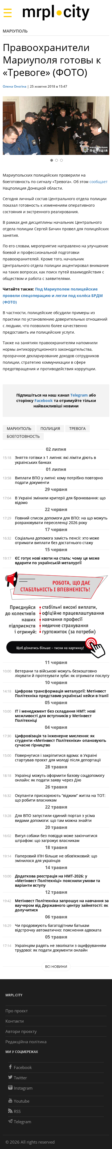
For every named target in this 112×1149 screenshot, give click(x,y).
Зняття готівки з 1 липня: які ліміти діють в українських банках (55, 459)
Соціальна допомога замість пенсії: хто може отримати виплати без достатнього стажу (57, 540)
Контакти (14, 1021)
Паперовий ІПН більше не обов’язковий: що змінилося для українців (56, 858)
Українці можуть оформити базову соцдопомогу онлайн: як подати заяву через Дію (59, 777)
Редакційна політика (25, 1041)
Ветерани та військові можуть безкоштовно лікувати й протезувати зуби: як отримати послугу (62, 673)
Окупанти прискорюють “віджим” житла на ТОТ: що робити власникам (60, 797)
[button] (103, 126)
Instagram (23, 1088)
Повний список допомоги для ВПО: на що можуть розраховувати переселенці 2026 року (61, 520)
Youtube (21, 1101)
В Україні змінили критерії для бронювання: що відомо (60, 500)
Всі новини (56, 966)
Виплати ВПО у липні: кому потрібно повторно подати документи (59, 480)
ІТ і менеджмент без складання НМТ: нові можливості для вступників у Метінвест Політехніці (55, 716)
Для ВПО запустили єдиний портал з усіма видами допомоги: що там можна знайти (55, 817)
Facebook (44, 400)
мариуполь (19, 428)
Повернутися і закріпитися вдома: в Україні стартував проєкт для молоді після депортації (58, 757)
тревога (77, 428)
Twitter (20, 1077)
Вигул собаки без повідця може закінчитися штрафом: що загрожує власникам (56, 837)
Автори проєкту (21, 1031)
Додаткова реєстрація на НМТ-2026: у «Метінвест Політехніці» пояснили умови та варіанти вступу (57, 881)
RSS (17, 1111)
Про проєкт (16, 1010)
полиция (50, 428)
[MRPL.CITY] (55, 12)
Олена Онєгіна (14, 86)
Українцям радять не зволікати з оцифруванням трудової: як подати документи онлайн (60, 947)
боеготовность (23, 436)
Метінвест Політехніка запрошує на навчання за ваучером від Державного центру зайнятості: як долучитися (62, 905)
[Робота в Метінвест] (56, 614)
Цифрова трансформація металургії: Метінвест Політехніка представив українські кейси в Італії (61, 693)
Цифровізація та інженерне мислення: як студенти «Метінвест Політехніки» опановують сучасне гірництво (60, 740)
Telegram (79, 395)
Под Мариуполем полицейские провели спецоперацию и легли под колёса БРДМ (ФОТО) (53, 295)
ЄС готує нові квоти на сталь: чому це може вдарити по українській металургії (57, 560)
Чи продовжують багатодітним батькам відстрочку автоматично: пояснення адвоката (58, 927)
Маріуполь (15, 31)
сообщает (98, 181)
